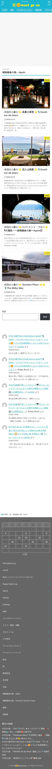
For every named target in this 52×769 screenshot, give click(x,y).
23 (46, 542)
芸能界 (5, 714)
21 (33, 542)
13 (26, 537)
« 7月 (25, 554)
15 (40, 537)
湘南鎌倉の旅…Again (11, 694)
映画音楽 (38, 10)
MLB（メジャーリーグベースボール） (18, 577)
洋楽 (12, 10)
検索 (4, 311)
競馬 (4, 708)
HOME (5, 514)
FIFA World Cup (9, 563)
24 (6, 546)
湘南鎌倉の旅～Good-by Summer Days (19, 701)
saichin (21, 347)
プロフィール (8, 632)
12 (19, 537)
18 (12, 542)
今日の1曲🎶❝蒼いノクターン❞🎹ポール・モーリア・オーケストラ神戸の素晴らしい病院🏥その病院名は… (29, 388)
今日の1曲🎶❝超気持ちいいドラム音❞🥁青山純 (21, 758)
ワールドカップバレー (12, 646)
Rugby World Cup (10, 584)
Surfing (6, 598)
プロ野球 (6, 639)
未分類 (5, 680)
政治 (4, 660)
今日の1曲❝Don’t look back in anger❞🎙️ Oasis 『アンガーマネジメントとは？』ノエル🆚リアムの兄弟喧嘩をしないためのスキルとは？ (25, 745)
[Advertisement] (26, 39)
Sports (5, 591)
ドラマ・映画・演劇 (11, 625)
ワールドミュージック (12, 653)
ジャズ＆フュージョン (24, 10)
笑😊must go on (27, 5)
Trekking (6, 605)
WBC (5, 611)
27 (26, 546)
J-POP (4, 10)
